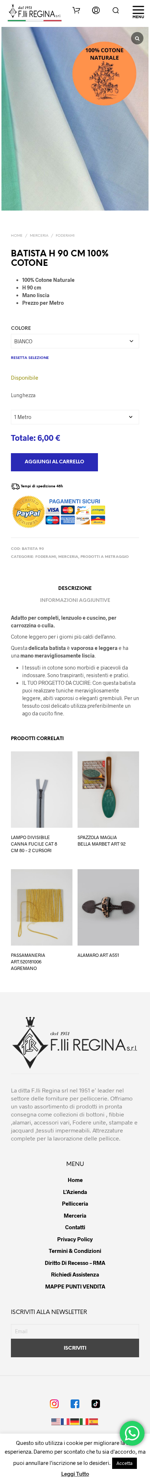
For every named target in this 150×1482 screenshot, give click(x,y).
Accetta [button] (125, 1463)
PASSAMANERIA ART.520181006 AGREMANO (28, 961)
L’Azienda (75, 1192)
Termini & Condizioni (75, 1250)
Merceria (75, 1215)
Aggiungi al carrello (54, 462)
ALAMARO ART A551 (98, 955)
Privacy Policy (75, 1239)
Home (17, 236)
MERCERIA (39, 236)
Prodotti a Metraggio (104, 557)
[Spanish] (94, 1421)
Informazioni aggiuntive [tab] (75, 600)
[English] (56, 1421)
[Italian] (84, 1421)
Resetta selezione (30, 358)
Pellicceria (75, 1203)
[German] (75, 1421)
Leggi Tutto (75, 1473)
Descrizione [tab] (75, 588)
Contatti (75, 1227)
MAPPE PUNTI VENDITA (75, 1286)
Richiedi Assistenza (75, 1274)
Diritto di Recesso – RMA (75, 1262)
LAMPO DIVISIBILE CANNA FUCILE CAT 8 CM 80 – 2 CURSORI (34, 843)
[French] (65, 1421)
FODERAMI (65, 236)
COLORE (21, 328)
